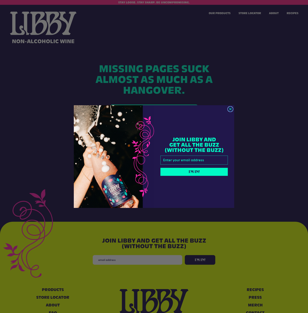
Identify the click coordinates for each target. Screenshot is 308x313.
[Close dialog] (230, 109)
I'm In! (194, 172)
